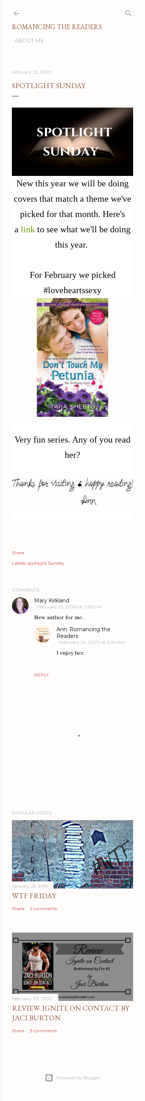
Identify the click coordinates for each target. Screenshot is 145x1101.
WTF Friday (34, 895)
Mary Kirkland (51, 600)
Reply (41, 674)
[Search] (128, 11)
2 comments (43, 908)
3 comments (43, 1030)
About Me (29, 40)
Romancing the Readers (57, 26)
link (28, 229)
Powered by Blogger (78, 1077)
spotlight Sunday (46, 563)
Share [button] (18, 552)
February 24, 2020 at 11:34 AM (92, 642)
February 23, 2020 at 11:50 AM (69, 607)
